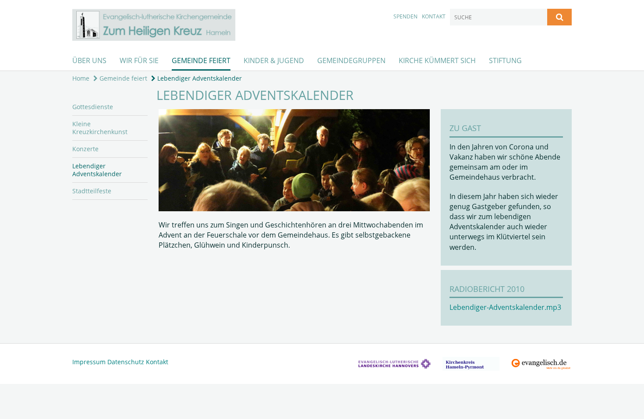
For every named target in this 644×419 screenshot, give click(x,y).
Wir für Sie (139, 60)
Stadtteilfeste (91, 191)
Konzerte (85, 149)
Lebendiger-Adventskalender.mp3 (505, 307)
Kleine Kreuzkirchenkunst (99, 128)
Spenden (405, 16)
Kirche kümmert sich (437, 60)
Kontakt (434, 16)
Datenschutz (125, 362)
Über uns (89, 60)
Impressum (89, 362)
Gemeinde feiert (201, 60)
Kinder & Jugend (274, 60)
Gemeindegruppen (351, 60)
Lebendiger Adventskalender (199, 78)
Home (80, 78)
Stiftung (505, 60)
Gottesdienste (92, 107)
